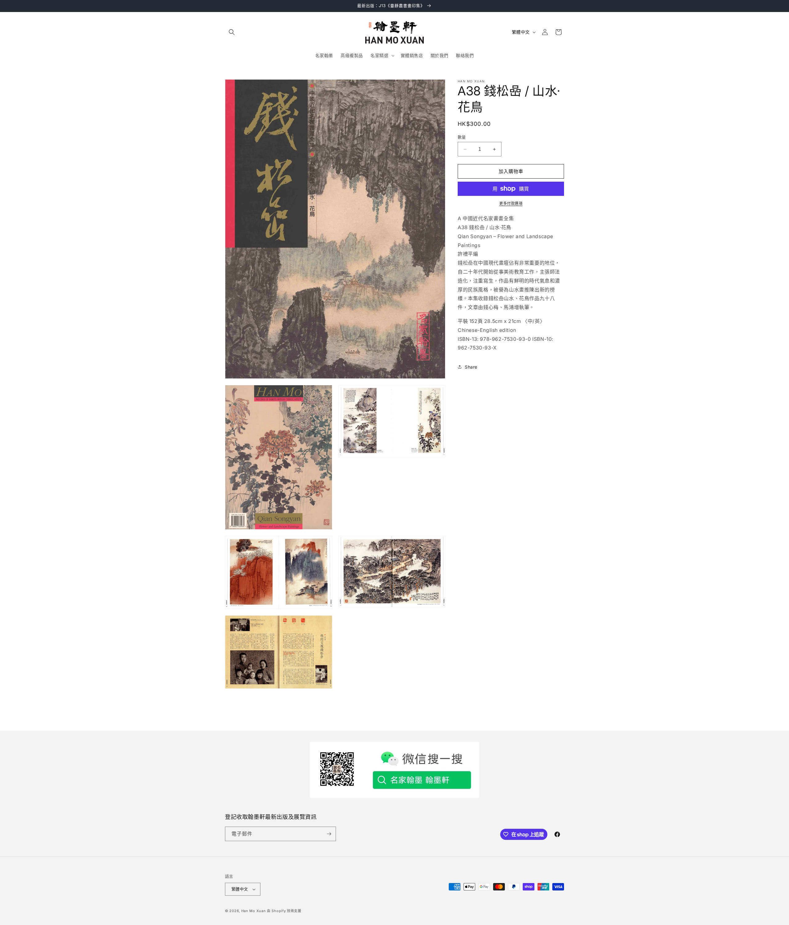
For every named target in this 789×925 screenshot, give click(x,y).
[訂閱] (329, 834)
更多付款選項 (510, 203)
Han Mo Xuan (253, 911)
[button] (232, 32)
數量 (462, 136)
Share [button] (471, 367)
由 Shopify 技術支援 (284, 911)
